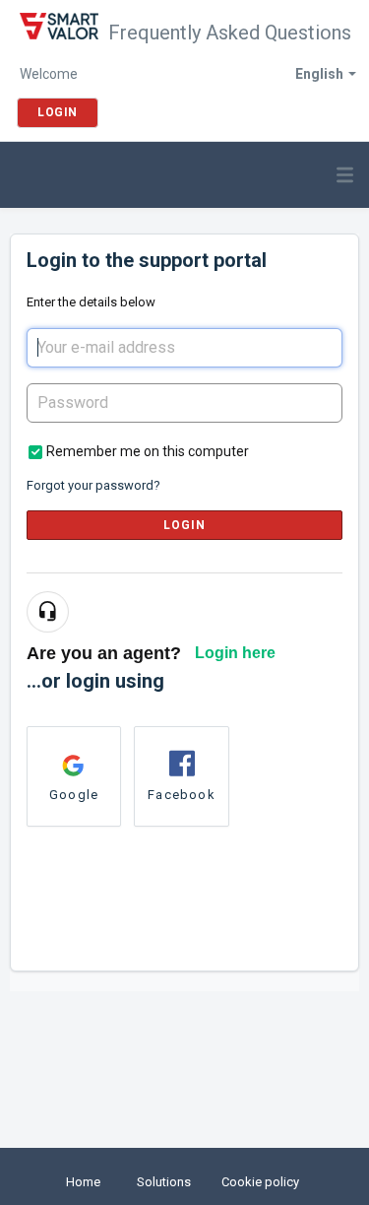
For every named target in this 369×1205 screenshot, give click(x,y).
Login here (235, 652)
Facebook (181, 794)
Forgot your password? (93, 485)
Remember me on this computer (147, 451)
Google (73, 794)
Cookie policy (260, 1181)
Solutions (164, 1181)
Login (185, 525)
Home (83, 1181)
